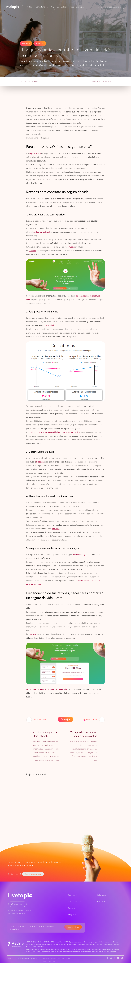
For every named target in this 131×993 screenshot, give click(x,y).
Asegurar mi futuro (73, 927)
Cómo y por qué (74, 901)
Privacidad (61, 958)
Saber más (14, 874)
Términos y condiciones (49, 958)
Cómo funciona (42, 7)
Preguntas (55, 7)
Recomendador (74, 895)
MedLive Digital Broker (48, 961)
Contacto (101, 901)
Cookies (68, 958)
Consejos (80, 7)
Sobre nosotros (67, 7)
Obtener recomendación (111, 7)
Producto (29, 7)
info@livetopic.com (17, 904)
